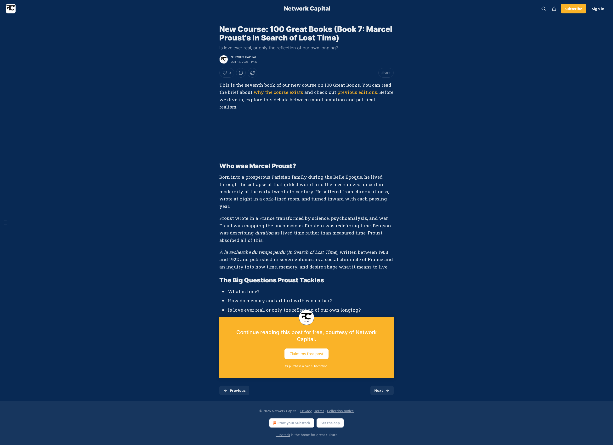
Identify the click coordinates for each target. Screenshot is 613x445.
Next (378, 390)
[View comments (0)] (241, 73)
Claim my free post (306, 353)
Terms (319, 411)
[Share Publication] (554, 8)
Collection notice (340, 411)
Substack (283, 435)
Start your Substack (294, 423)
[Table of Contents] (5, 222)
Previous (237, 390)
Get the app (330, 423)
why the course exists (278, 92)
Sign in (598, 8)
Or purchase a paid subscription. (306, 366)
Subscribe (573, 8)
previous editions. (357, 92)
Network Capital (243, 57)
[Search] (543, 8)
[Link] (212, 166)
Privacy (306, 411)
